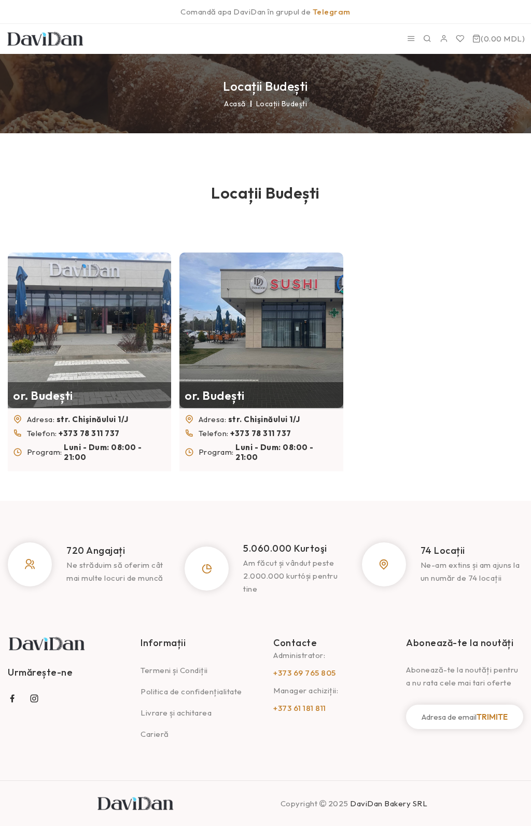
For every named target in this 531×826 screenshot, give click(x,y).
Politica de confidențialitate (191, 691)
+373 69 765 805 (304, 673)
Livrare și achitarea (176, 713)
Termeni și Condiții (174, 670)
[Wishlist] (460, 38)
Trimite (492, 717)
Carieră (155, 734)
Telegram (332, 12)
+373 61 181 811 (299, 708)
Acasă (235, 103)
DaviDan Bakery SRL (388, 803)
